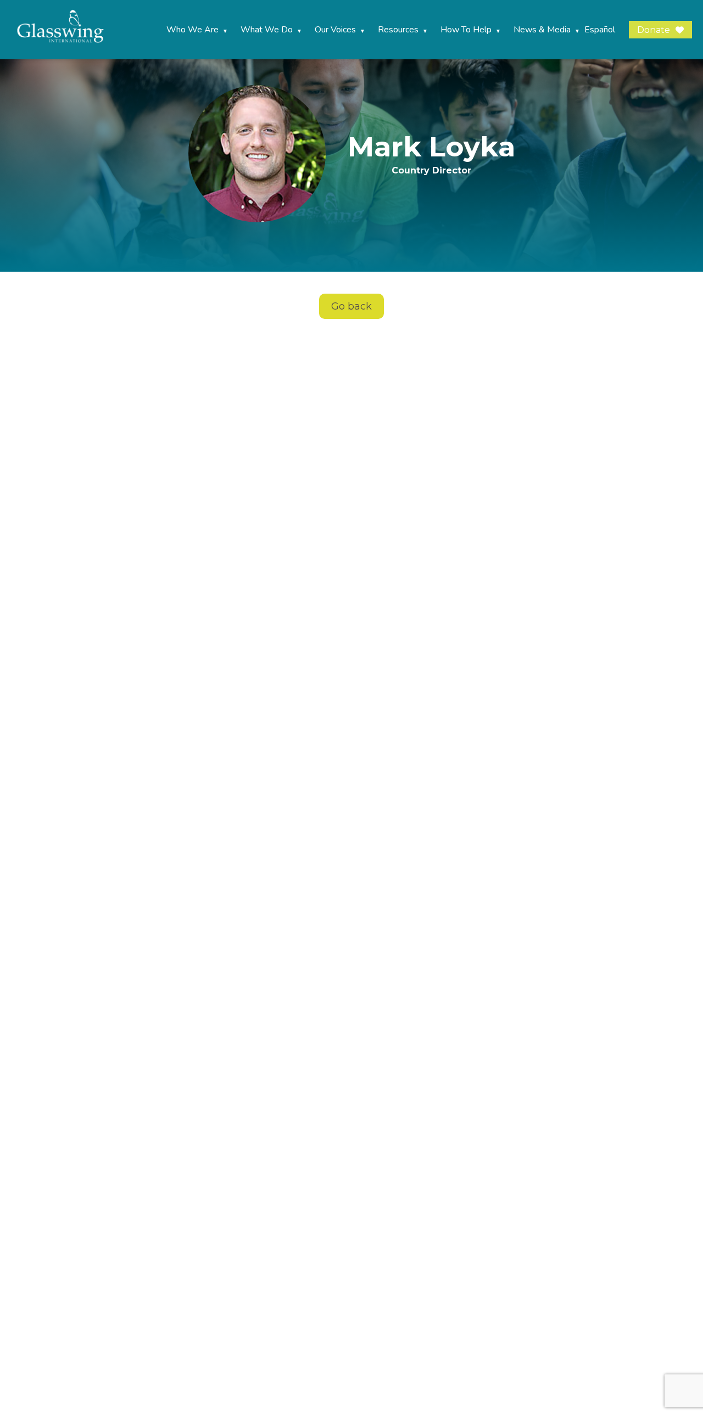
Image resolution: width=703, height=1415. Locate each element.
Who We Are (192, 30)
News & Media (542, 30)
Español (599, 30)
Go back (351, 306)
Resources (398, 30)
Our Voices (335, 30)
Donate (653, 30)
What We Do (267, 30)
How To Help (466, 30)
